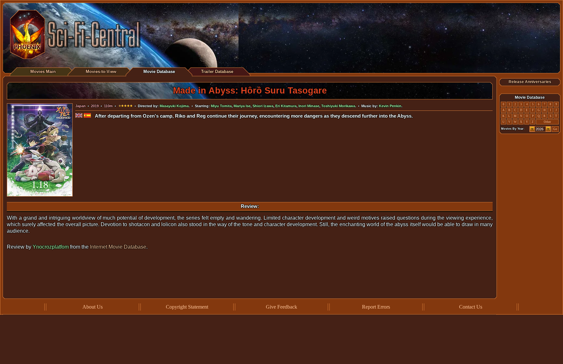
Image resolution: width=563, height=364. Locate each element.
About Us (92, 307)
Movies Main (43, 71)
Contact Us (470, 307)
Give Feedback (281, 307)
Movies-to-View (101, 71)
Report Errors (376, 307)
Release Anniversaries (530, 82)
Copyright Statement (187, 307)
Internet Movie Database (118, 247)
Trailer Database (217, 71)
